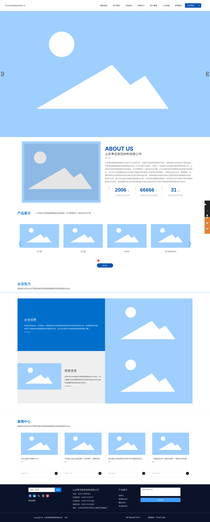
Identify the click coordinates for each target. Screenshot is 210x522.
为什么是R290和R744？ (30, 459)
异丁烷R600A (170, 251)
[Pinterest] (47, 495)
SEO (66, 517)
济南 (163, 517)
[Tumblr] (43, 495)
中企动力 (159, 517)
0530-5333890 (88, 504)
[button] (207, 74)
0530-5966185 (84, 494)
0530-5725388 (87, 501)
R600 (126, 251)
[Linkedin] (34, 495)
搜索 (58, 490)
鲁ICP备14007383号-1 (133, 517)
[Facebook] (30, 495)
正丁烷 (39, 251)
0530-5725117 (87, 497)
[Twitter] (38, 495)
